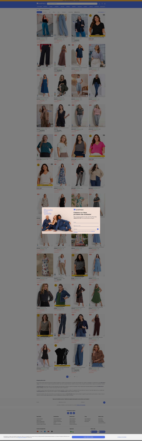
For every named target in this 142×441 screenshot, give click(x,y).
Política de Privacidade (22, 437)
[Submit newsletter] (98, 229)
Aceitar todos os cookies (88, 437)
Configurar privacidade (121, 437)
